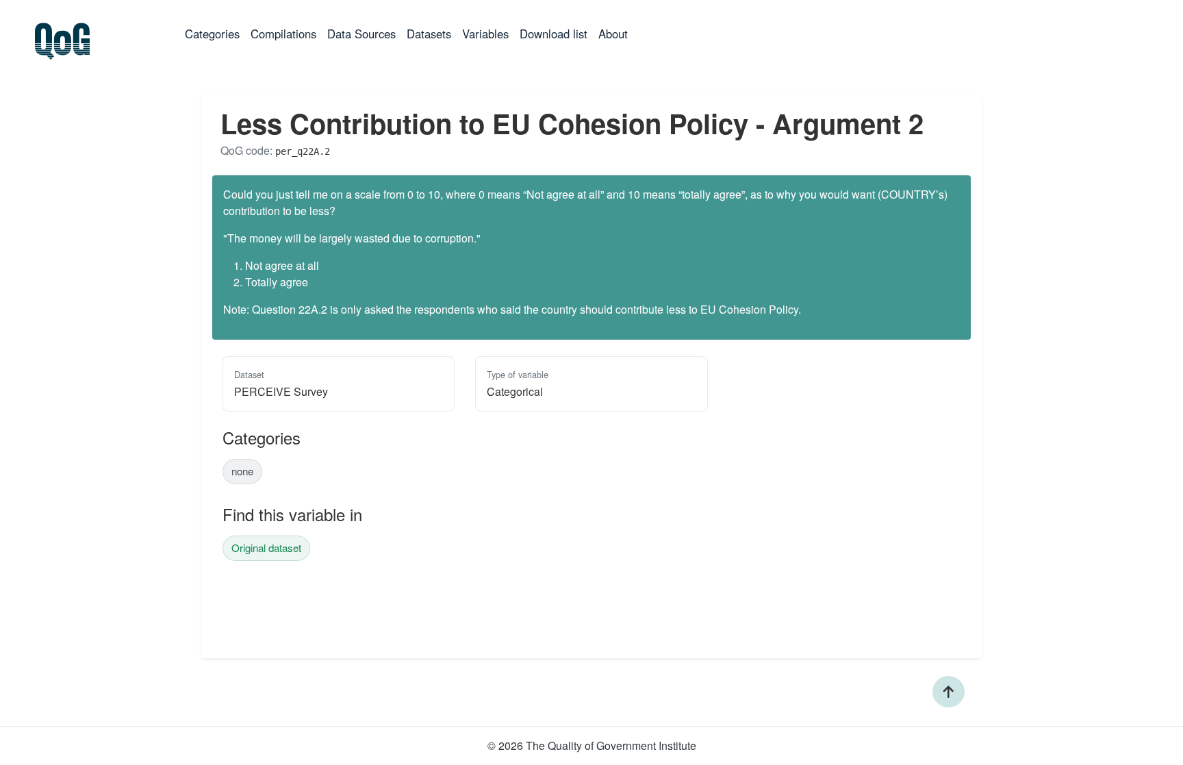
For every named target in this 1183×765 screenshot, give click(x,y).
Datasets (429, 33)
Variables (485, 33)
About (613, 33)
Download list (553, 33)
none (242, 471)
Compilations (283, 33)
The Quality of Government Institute (611, 745)
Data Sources (361, 33)
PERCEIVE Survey (281, 391)
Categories (215, 33)
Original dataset (266, 547)
